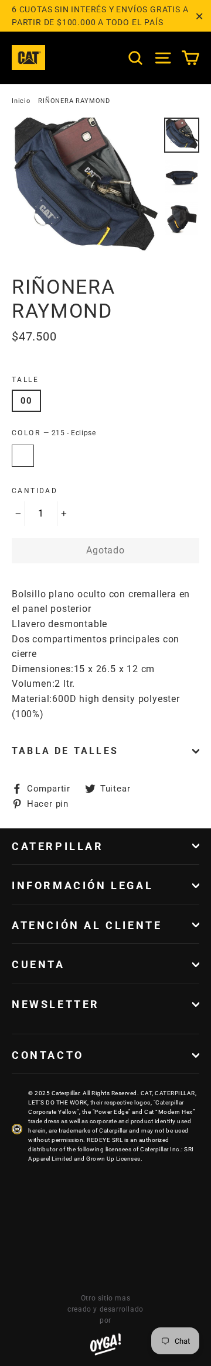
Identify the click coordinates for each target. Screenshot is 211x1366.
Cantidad (34, 491)
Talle (25, 380)
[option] (85, 190)
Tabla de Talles (65, 750)
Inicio (21, 101)
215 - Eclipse (23, 456)
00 (26, 400)
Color (54, 433)
